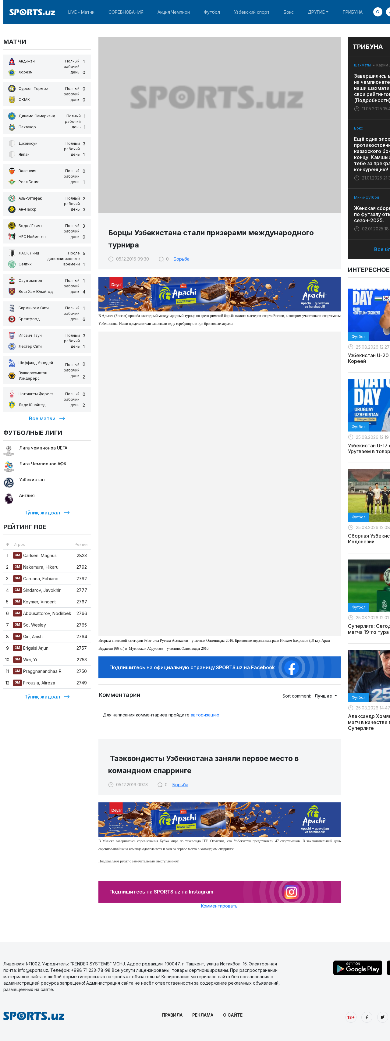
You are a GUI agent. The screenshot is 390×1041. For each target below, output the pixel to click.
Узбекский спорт (252, 12)
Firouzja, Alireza (35, 682)
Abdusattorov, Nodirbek (43, 613)
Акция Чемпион (174, 12)
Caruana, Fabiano (36, 578)
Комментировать (219, 905)
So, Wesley (30, 624)
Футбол (212, 12)
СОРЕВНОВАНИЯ (126, 12)
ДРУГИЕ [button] (316, 12)
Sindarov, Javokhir (38, 590)
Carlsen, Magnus (36, 555)
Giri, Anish (29, 636)
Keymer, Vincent (35, 601)
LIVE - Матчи (81, 12)
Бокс (289, 12)
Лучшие (323, 695)
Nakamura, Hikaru (36, 567)
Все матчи (42, 418)
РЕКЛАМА (202, 1015)
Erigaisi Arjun (31, 648)
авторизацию (205, 714)
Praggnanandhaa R (38, 671)
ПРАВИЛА (172, 1015)
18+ (351, 1017)
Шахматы (362, 65)
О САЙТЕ (233, 1015)
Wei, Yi (26, 659)
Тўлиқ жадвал (42, 513)
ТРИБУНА (352, 12)
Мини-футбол (366, 197)
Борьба (182, 258)
